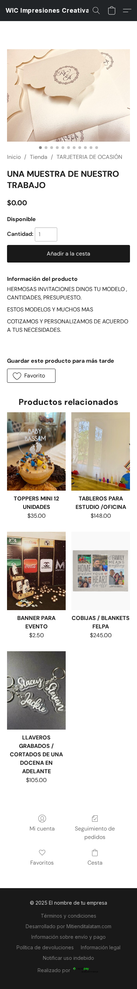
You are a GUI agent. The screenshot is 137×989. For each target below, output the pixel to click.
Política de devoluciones (45, 947)
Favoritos (42, 862)
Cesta (95, 862)
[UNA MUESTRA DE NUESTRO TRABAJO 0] (68, 95)
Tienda (38, 157)
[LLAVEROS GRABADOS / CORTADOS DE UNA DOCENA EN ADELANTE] (36, 690)
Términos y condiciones (68, 916)
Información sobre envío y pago (68, 937)
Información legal (100, 947)
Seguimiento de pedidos (95, 833)
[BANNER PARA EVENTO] (36, 571)
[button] (49, 10)
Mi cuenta (42, 828)
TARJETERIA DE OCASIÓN (89, 157)
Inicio (14, 157)
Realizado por (54, 970)
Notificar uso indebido (68, 958)
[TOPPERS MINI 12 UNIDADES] (36, 451)
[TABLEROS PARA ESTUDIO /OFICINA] (100, 451)
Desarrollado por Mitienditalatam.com (68, 926)
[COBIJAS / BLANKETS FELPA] (100, 571)
